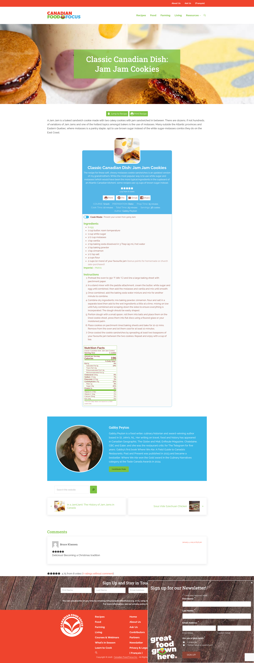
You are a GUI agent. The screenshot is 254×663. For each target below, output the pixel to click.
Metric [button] (98, 267)
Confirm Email (223, 633)
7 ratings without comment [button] (98, 573)
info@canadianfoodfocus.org (120, 601)
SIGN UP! (191, 655)
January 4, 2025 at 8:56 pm (192, 542)
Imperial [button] (88, 267)
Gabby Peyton (119, 427)
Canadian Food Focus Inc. (126, 657)
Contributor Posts (120, 469)
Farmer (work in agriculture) (200, 645)
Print (110, 197)
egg (91, 227)
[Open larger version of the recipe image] (127, 150)
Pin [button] (122, 197)
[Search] (93, 489)
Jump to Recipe (118, 113)
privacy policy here (141, 604)
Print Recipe (140, 113)
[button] (122, 188)
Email (134, 197)
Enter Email (187, 633)
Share (146, 197)
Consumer (192, 642)
